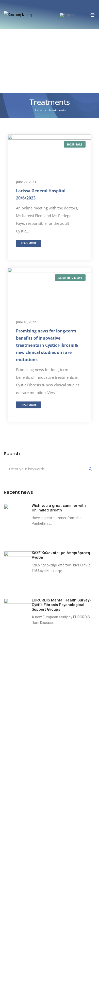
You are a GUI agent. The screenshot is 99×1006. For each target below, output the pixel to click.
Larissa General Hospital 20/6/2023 (40, 194)
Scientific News (70, 278)
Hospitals (74, 144)
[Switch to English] (67, 15)
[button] (28, 243)
